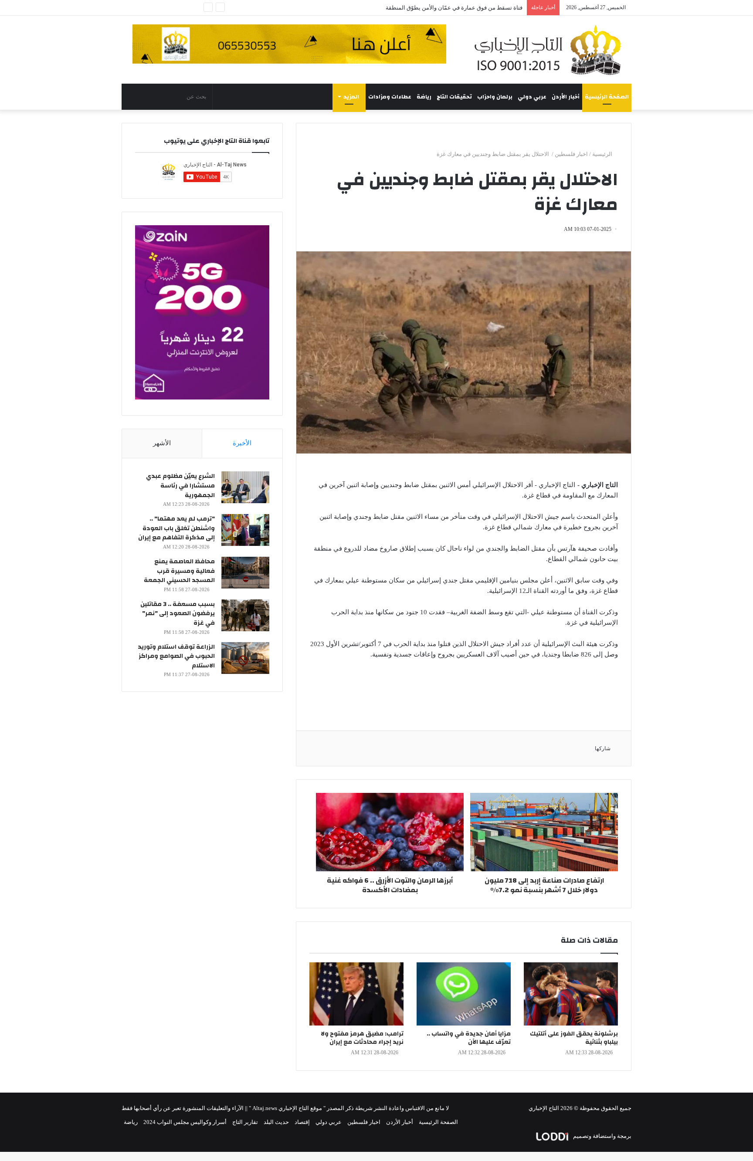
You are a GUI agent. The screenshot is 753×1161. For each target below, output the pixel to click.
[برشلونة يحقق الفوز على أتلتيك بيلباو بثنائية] (571, 994)
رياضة (424, 96)
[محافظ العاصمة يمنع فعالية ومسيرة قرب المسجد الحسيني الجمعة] (245, 573)
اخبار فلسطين (571, 154)
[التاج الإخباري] (550, 49)
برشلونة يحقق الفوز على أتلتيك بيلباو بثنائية (574, 1038)
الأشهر (162, 443)
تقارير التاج (245, 1122)
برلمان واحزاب (494, 96)
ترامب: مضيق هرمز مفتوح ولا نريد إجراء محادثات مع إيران (362, 1038)
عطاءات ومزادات (389, 96)
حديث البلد (276, 1122)
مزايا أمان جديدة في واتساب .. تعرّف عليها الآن (469, 1038)
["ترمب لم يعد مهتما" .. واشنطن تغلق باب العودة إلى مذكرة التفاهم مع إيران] (245, 530)
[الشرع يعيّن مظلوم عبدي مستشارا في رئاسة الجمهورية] (245, 487)
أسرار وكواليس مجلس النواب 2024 (185, 1122)
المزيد (351, 96)
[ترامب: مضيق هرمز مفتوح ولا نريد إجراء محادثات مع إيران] (356, 994)
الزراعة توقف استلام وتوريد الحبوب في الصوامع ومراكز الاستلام (176, 656)
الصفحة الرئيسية (607, 96)
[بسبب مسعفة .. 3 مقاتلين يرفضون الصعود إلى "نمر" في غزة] (245, 615)
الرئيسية (603, 154)
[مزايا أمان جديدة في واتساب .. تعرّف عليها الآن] (464, 994)
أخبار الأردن (566, 96)
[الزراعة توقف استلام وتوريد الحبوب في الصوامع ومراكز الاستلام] (245, 658)
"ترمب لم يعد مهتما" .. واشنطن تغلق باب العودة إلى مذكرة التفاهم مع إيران (176, 528)
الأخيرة (242, 443)
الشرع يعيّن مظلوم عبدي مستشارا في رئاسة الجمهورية (180, 485)
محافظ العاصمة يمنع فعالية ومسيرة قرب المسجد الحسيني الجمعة (179, 571)
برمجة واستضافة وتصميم (601, 1136)
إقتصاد (302, 1122)
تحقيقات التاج (454, 96)
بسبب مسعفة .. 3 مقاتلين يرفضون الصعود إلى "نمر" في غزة (177, 614)
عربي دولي (532, 96)
